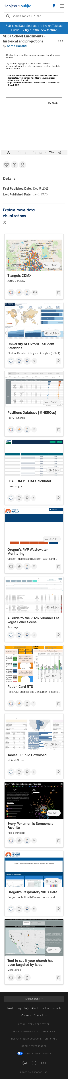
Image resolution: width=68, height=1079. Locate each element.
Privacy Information (25, 1031)
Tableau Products (51, 1008)
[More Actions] (60, 41)
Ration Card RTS (20, 687)
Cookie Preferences (34, 1046)
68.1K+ (55, 607)
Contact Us (40, 1015)
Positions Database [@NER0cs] (31, 413)
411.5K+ (54, 881)
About (34, 1008)
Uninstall (51, 1039)
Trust (10, 1008)
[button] (25, 1063)
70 (34, 361)
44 (34, 909)
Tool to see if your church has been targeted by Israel (30, 963)
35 (34, 566)
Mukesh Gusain (16, 760)
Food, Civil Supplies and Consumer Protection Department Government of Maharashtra (33, 692)
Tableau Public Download (27, 755)
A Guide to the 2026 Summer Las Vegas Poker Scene (33, 620)
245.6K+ (54, 402)
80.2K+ (55, 676)
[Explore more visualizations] (54, 6)
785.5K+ (54, 265)
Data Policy (48, 1031)
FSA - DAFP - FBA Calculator (29, 481)
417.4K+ (54, 333)
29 (34, 635)
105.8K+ (54, 744)
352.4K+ (54, 539)
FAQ (26, 1008)
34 (34, 840)
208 (35, 292)
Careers (26, 1015)
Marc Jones (14, 969)
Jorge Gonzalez (16, 280)
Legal (21, 1024)
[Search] (7, 16)
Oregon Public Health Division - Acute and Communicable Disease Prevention (31, 559)
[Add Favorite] (58, 293)
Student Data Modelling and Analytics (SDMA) (33, 353)
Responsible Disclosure (26, 1039)
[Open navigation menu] (62, 6)
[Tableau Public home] (17, 6)
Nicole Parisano (16, 832)
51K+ (56, 813)
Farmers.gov (14, 486)
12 (34, 772)
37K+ (56, 950)
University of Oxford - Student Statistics (30, 346)
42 (34, 429)
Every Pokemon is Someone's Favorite (30, 826)
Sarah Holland (17, 46)
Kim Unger (13, 627)
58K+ (56, 470)
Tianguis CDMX (19, 276)
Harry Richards (16, 417)
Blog (18, 1008)
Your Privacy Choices (37, 1053)
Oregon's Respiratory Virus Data (32, 892)
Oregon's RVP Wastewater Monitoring (27, 552)
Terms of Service (39, 1024)
